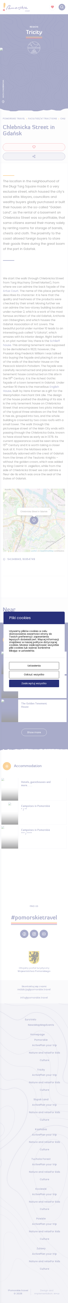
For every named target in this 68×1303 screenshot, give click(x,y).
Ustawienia (34, 665)
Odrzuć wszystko (34, 674)
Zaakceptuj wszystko (34, 683)
